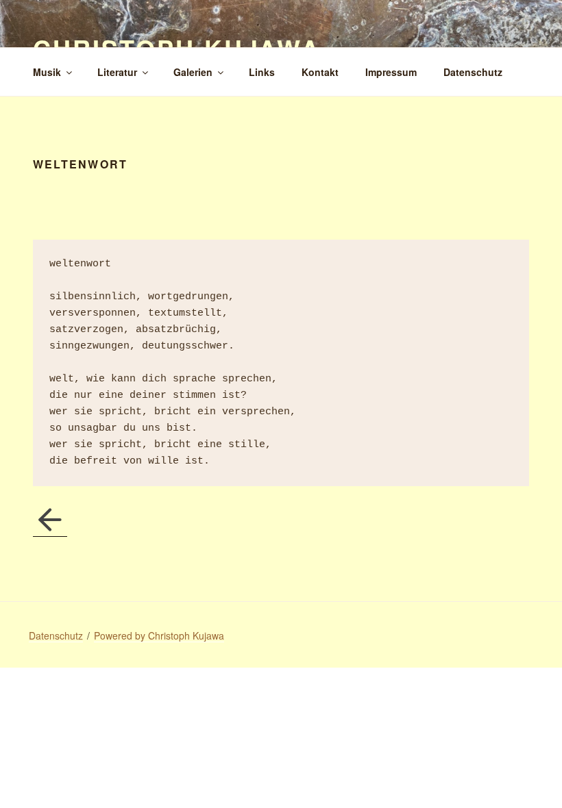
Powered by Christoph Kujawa (159, 635)
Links (262, 72)
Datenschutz (472, 72)
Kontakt (320, 72)
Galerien (192, 72)
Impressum (391, 72)
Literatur (117, 72)
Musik (47, 72)
